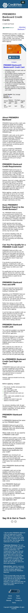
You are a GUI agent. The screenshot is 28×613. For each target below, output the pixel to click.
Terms (14, 602)
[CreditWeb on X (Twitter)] (12, 521)
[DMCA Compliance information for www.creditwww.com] (14, 592)
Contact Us (18, 600)
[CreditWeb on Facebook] (15, 521)
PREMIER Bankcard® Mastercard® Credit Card (14, 66)
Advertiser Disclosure (22, 28)
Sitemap (8, 600)
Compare (14, 62)
